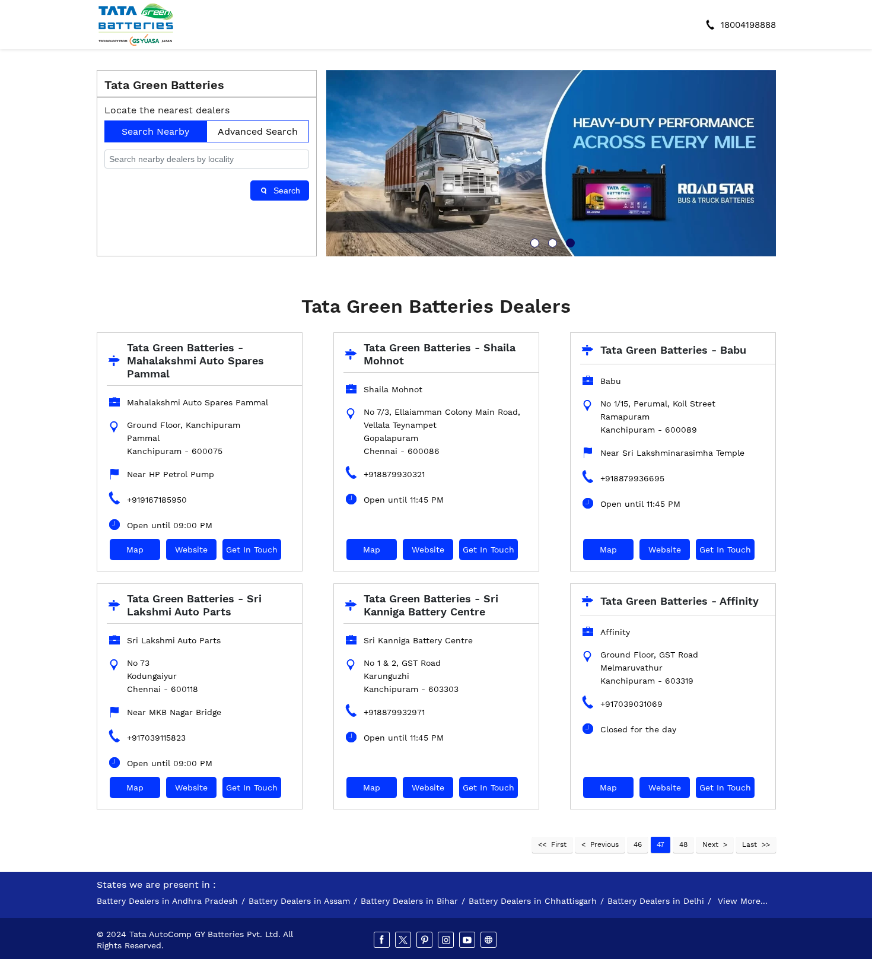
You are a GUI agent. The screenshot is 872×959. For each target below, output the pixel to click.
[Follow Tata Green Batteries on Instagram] (447, 940)
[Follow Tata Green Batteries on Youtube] (468, 940)
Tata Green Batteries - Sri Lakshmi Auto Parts (194, 605)
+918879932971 (394, 712)
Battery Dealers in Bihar (409, 901)
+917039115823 (156, 737)
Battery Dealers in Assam (299, 901)
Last (749, 844)
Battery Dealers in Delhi (655, 901)
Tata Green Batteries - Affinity (679, 601)
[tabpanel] (551, 163)
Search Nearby (155, 131)
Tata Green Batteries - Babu (673, 350)
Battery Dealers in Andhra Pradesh (167, 901)
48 (683, 844)
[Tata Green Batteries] (136, 24)
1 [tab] (533, 241)
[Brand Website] (489, 940)
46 (638, 844)
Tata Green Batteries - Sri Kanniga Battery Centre (431, 605)
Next (710, 844)
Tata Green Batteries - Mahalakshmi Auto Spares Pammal (195, 360)
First (559, 844)
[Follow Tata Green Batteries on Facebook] (383, 940)
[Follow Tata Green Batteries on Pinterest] (425, 940)
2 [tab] (551, 241)
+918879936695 (632, 478)
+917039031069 (631, 704)
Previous (604, 844)
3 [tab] (569, 241)
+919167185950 (157, 499)
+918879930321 (394, 474)
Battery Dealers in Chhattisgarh (533, 901)
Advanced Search (258, 131)
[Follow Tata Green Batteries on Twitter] (404, 940)
